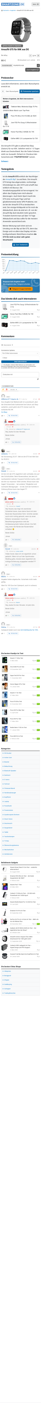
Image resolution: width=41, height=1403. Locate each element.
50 (35, 712)
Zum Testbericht (21, 245)
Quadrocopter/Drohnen (11, 815)
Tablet (6, 832)
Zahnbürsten (8, 854)
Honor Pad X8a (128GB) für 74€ (22, 132)
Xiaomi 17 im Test (15, 693)
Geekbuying (8, 984)
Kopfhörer (7, 797)
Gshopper (7, 989)
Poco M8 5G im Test (16, 736)
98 (35, 660)
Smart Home (8, 819)
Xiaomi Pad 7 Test (16, 885)
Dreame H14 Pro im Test (18, 911)
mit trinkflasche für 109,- (29, 630)
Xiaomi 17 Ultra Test (16, 658)
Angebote (13, 10)
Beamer (6, 762)
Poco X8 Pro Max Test (17, 710)
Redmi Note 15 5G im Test (18, 727)
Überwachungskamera (11, 845)
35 (35, 686)
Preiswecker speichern (31, 91)
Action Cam (8, 757)
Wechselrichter (9, 850)
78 (35, 721)
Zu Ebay (4, 412)
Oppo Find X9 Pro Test (17, 675)
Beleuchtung (8, 766)
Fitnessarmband (9, 788)
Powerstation (8, 810)
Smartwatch (8, 823)
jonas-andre (19, 551)
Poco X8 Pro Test (15, 719)
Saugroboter (8, 828)
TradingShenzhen (10, 993)
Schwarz (4, 161)
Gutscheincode (7, 65)
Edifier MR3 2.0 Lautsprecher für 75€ (24, 138)
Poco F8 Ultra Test (16, 701)
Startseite (6, 10)
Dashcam (7, 775)
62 (35, 704)
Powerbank (8, 806)
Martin (18, 602)
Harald (18, 506)
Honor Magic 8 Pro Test (17, 684)
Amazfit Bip (10, 179)
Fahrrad (6, 784)
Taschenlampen (9, 836)
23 (35, 738)
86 (35, 695)
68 (35, 678)
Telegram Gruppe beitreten (21, 289)
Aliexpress (7, 971)
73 (35, 669)
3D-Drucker (7, 753)
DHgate (6, 980)
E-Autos (6, 779)
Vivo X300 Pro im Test (17, 667)
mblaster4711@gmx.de (23, 429)
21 (35, 730)
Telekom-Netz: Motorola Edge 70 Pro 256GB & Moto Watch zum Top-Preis (20, 109)
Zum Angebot (32, 70)
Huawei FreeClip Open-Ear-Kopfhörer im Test (24, 954)
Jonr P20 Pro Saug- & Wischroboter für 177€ (20, 124)
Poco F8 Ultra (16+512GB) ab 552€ (23, 116)
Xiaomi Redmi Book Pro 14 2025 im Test (23, 902)
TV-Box (6, 841)
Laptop (6, 801)
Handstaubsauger (10, 793)
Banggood (7, 975)
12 (39, 941)
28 (39, 872)
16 (35, 924)
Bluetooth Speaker (10, 771)
